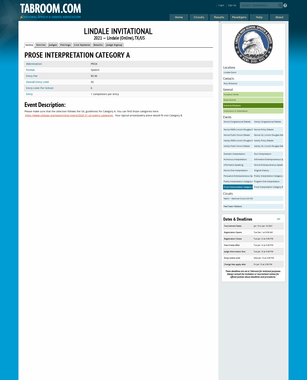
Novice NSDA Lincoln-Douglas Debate (238, 129)
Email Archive (230, 100)
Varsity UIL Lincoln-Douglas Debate (268, 146)
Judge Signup (114, 44)
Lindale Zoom (230, 72)
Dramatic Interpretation (234, 153)
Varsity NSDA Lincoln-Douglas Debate (238, 140)
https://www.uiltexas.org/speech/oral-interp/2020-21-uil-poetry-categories (69, 115)
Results (98, 44)
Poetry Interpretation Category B (238, 181)
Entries (40, 44)
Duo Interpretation (262, 153)
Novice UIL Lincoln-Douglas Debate (268, 135)
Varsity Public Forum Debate (237, 146)
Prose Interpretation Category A (238, 187)
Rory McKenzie (230, 83)
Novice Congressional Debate (237, 121)
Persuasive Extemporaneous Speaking (238, 176)
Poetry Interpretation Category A (268, 176)
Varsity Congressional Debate (267, 121)
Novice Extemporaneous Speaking (268, 164)
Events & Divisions (232, 105)
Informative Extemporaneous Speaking (268, 159)
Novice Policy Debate (263, 129)
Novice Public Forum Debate (237, 135)
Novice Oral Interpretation (236, 170)
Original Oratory (261, 170)
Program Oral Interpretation (267, 181)
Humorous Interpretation (235, 159)
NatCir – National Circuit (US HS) (238, 198)
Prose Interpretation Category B (268, 187)
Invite (29, 44)
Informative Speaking (233, 164)
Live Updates (82, 44)
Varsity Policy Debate (263, 140)
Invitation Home (231, 94)
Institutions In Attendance (235, 111)
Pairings (65, 44)
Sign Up (232, 5)
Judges (53, 44)
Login (221, 5)
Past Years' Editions (233, 206)
